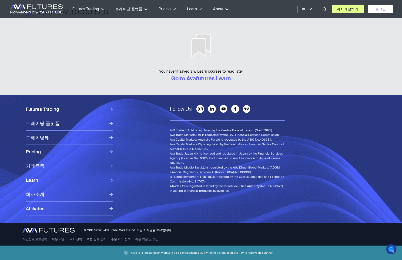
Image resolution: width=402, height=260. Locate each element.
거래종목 (35, 166)
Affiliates (35, 209)
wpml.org (167, 252)
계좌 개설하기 (348, 9)
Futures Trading (85, 9)
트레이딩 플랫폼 (128, 9)
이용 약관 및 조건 (146, 239)
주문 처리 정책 (121, 239)
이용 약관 (58, 239)
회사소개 (35, 194)
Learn (192, 9)
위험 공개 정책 (96, 239)
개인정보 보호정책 (34, 239)
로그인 (380, 9)
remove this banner (260, 252)
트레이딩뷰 (37, 138)
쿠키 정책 (75, 239)
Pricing (165, 9)
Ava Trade (111, 230)
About (218, 9)
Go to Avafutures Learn (201, 78)
